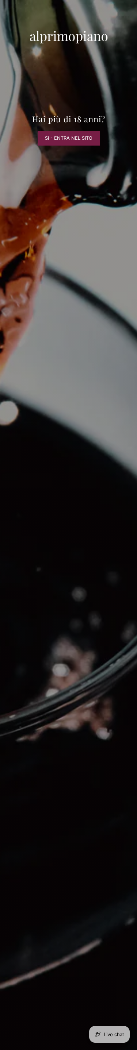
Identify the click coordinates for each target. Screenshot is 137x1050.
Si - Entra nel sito (68, 138)
